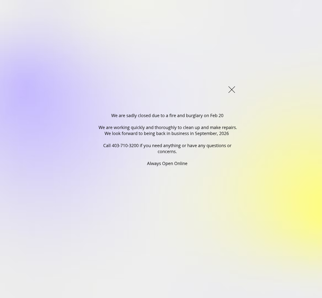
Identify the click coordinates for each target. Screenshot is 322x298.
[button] (231, 89)
